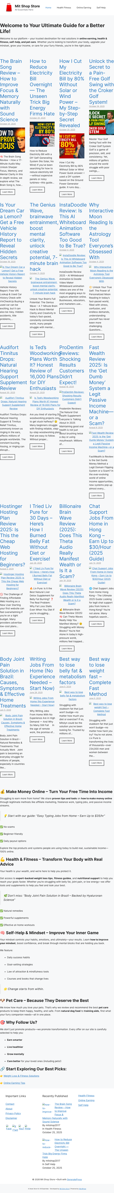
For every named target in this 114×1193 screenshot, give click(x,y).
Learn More (7, 192)
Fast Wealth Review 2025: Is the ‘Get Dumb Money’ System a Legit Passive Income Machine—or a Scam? (101, 385)
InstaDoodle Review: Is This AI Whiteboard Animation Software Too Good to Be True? (73, 225)
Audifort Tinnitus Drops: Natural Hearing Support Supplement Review (13, 367)
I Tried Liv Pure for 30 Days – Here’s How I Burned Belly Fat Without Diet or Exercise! (41, 532)
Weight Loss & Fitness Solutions (21, 1076)
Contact (10, 1104)
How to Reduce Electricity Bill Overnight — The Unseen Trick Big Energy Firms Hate (42, 87)
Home (48, 7)
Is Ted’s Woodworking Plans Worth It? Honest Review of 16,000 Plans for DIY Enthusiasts (45, 367)
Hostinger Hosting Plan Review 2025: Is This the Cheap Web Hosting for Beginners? (12, 535)
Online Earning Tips (14, 1083)
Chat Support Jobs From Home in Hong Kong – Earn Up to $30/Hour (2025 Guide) (101, 532)
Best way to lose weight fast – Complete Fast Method (100, 676)
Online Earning (84, 7)
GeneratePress (74, 1179)
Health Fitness (64, 7)
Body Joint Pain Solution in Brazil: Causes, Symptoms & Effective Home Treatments (13, 682)
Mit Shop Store (27, 6)
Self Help (101, 7)
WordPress (82, 1189)
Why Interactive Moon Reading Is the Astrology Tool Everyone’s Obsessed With (101, 231)
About (9, 1108)
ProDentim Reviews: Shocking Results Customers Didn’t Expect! (71, 364)
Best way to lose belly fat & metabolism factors (72, 670)
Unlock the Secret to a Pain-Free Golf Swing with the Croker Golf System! (101, 81)
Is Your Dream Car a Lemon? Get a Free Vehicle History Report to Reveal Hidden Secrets (12, 231)
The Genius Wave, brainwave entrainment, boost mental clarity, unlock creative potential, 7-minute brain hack (44, 237)
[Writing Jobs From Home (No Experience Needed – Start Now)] (42, 705)
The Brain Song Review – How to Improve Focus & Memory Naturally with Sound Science (11, 90)
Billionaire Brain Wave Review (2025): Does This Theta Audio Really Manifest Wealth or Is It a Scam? (70, 541)
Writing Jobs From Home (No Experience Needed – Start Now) (42, 673)
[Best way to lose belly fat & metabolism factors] (72, 699)
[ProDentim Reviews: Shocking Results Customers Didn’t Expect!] (71, 402)
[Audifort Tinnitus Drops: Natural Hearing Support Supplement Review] (13, 408)
